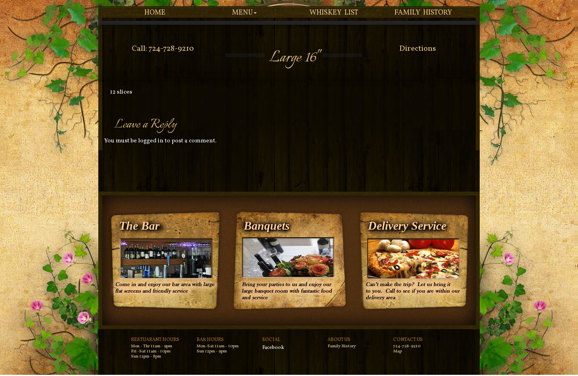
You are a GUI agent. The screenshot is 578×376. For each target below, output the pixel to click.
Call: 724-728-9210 (163, 48)
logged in (151, 141)
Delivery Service (407, 225)
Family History (423, 13)
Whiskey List (334, 13)
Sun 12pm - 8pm (146, 356)
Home (155, 13)
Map (397, 351)
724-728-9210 (406, 346)
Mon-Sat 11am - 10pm (218, 346)
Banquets (267, 225)
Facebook (273, 347)
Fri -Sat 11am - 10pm (151, 351)
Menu (242, 13)
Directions (417, 48)
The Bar (139, 225)
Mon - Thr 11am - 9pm (151, 346)
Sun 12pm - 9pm (212, 351)
